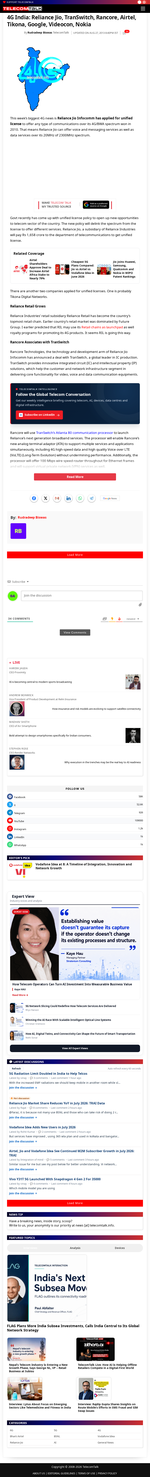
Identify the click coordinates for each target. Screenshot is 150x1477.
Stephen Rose (18, 748)
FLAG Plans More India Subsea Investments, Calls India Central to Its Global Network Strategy (73, 1327)
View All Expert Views (75, 1048)
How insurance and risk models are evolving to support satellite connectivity (96, 709)
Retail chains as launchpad (102, 327)
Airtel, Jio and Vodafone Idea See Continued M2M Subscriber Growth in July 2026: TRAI (71, 1153)
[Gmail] (57, 498)
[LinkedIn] (68, 498)
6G (11, 1430)
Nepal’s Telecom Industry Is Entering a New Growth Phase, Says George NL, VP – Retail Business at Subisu (38, 1368)
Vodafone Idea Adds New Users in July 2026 (42, 1127)
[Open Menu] (143, 8)
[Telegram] (92, 498)
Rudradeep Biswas (40, 32)
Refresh (16, 1068)
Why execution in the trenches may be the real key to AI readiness (102, 762)
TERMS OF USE (86, 1473)
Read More (75, 477)
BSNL (57, 1436)
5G (55, 1430)
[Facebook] (34, 498)
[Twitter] (45, 498)
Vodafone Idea (106, 1436)
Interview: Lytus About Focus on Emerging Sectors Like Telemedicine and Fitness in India (40, 1405)
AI (55, 1442)
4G (99, 1430)
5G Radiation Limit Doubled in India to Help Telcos (48, 1074)
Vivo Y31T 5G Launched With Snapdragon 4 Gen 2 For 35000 (55, 1179)
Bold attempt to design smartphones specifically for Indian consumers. (50, 735)
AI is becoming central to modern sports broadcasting (40, 682)
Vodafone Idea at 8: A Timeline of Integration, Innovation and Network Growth (84, 866)
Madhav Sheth (19, 722)
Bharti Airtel (17, 1436)
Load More (75, 555)
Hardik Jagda (18, 668)
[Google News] (110, 498)
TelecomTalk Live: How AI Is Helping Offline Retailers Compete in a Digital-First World (107, 1366)
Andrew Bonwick (21, 695)
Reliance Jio (16, 1442)
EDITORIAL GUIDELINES (61, 1473)
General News (106, 1442)
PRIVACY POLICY (107, 1473)
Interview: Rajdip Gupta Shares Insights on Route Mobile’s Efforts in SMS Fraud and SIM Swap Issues (108, 1407)
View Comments (75, 632)
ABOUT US (39, 1473)
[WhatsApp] (80, 498)
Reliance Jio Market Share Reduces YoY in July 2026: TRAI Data (57, 1103)
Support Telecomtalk (20, 2)
